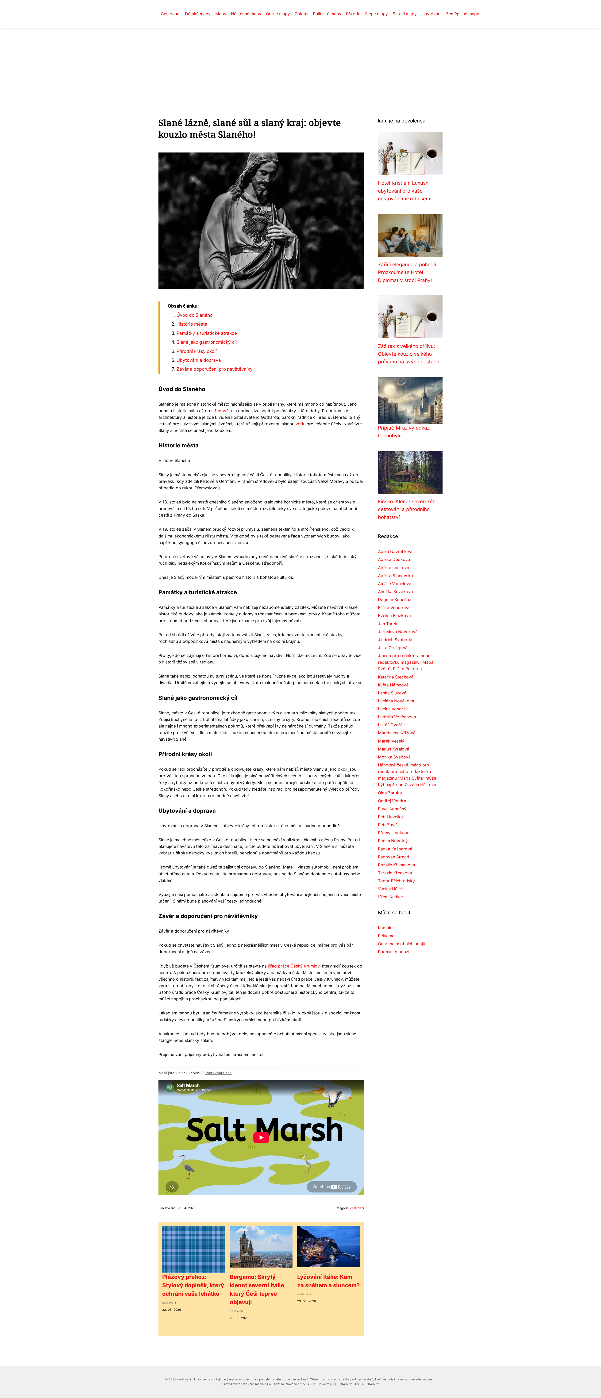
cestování (357, 1208)
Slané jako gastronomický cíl (207, 342)
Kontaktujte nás (218, 1073)
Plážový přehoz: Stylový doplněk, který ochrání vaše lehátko (193, 1285)
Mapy (220, 13)
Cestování (170, 13)
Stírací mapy (405, 13)
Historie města (192, 324)
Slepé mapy (376, 13)
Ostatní (301, 13)
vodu (300, 423)
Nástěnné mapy (246, 13)
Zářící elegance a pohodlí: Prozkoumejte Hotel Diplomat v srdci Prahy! (407, 272)
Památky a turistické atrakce (207, 333)
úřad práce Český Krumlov (294, 966)
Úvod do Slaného (194, 315)
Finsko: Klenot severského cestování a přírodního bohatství (408, 509)
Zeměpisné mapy (462, 13)
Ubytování (431, 13)
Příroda (353, 13)
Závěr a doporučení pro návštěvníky (215, 369)
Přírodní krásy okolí (197, 351)
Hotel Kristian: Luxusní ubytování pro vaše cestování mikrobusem (404, 191)
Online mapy (278, 13)
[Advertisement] (300, 63)
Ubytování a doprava (199, 360)
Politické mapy (327, 13)
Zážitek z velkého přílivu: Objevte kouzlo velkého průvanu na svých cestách (408, 354)
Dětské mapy (198, 13)
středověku (222, 410)
